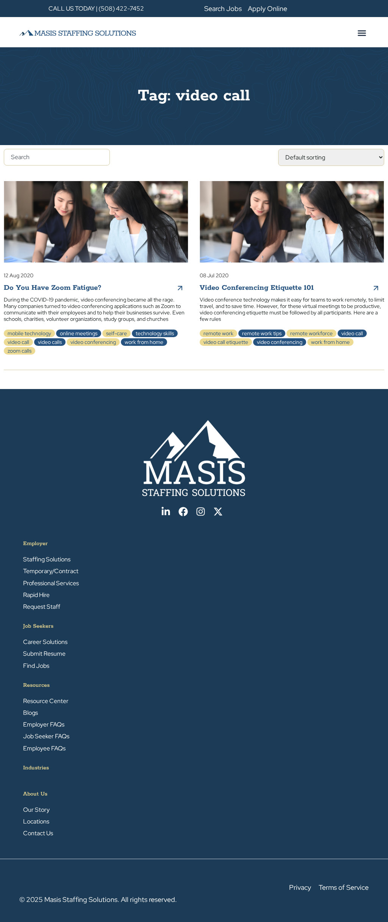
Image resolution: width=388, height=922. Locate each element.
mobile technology (29, 333)
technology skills (155, 333)
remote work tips (262, 333)
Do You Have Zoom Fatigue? (52, 287)
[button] (362, 33)
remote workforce (311, 333)
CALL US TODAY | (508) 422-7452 (96, 9)
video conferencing (93, 342)
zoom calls (19, 350)
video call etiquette (225, 342)
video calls (50, 342)
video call (18, 342)
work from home (144, 342)
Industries (36, 767)
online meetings (78, 333)
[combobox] (57, 157)
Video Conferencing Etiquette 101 (257, 287)
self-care (116, 333)
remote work (218, 333)
